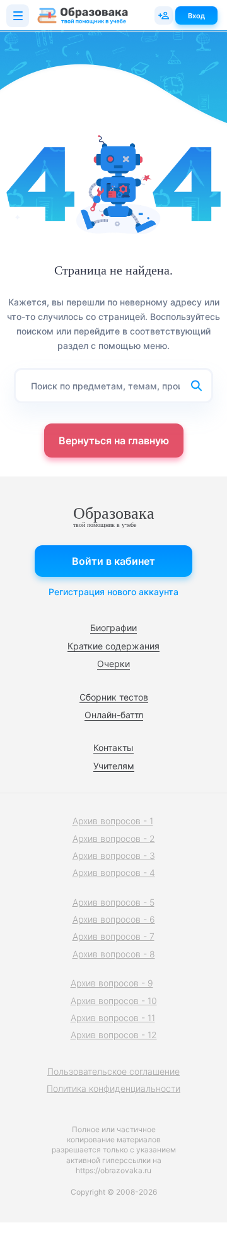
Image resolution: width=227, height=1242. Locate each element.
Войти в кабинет (113, 561)
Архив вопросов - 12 (114, 1034)
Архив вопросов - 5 (113, 902)
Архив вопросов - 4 (114, 872)
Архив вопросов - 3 (114, 855)
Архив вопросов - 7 (113, 936)
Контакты (113, 747)
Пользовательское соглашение (113, 1071)
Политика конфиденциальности (113, 1088)
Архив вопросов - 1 (113, 820)
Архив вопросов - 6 (114, 919)
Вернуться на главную (114, 440)
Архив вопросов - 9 (112, 983)
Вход (196, 15)
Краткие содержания (113, 646)
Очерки (113, 663)
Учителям (113, 765)
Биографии (113, 627)
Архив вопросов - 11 (113, 1017)
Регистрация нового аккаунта (113, 591)
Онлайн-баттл (113, 714)
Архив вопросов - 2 (114, 838)
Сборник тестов (113, 697)
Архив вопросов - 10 (114, 1000)
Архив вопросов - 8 (114, 954)
